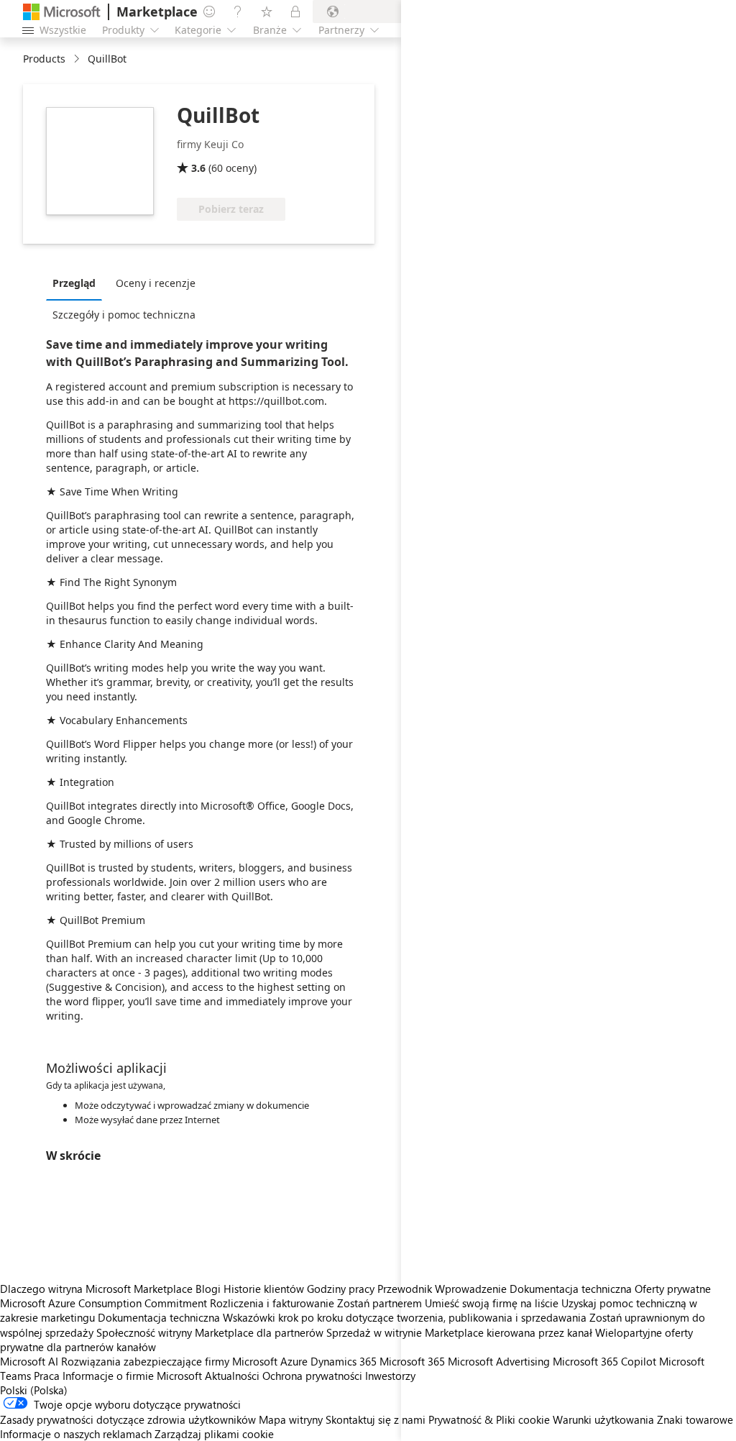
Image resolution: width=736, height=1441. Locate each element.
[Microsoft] (62, 12)
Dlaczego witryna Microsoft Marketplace (96, 1288)
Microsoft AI (29, 1361)
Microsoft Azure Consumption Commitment (105, 1303)
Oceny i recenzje (156, 283)
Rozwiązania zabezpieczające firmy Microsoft (169, 1361)
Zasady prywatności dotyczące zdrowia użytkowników (128, 1419)
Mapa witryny (291, 1419)
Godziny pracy (340, 1288)
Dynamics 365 (343, 1361)
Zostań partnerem (379, 1303)
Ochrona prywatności (312, 1375)
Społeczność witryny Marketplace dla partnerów (209, 1332)
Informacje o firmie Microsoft (132, 1375)
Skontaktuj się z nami (376, 1419)
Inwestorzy (390, 1375)
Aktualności (232, 1375)
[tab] (77, 282)
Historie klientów (264, 1288)
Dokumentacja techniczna (159, 1317)
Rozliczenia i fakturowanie (272, 1303)
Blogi (208, 1288)
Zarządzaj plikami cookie (214, 1434)
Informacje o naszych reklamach (76, 1434)
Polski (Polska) (34, 1390)
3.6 (198, 168)
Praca (47, 1375)
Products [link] (44, 58)
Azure (294, 1361)
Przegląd (74, 283)
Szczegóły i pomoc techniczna (124, 314)
